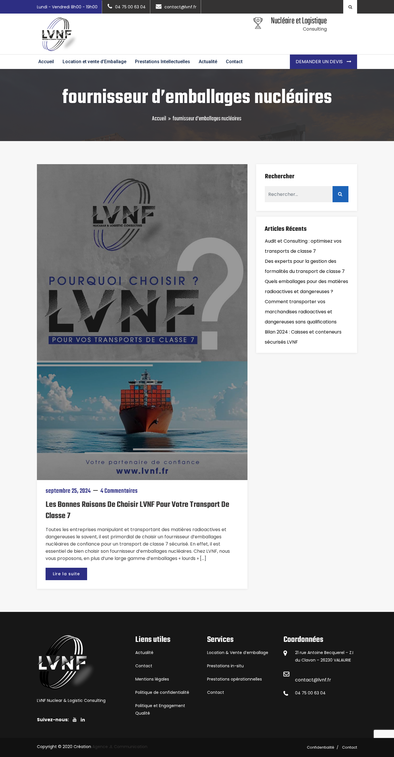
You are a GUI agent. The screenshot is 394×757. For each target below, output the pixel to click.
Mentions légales (152, 679)
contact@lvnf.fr (313, 680)
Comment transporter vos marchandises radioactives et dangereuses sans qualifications (301, 311)
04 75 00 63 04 (310, 693)
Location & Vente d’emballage (237, 652)
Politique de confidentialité (162, 692)
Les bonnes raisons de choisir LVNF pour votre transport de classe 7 (137, 510)
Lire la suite (66, 574)
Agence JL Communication (119, 746)
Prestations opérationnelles (234, 679)
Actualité (208, 61)
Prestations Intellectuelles (162, 61)
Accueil (46, 61)
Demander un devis (320, 61)
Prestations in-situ (225, 666)
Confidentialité (320, 747)
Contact (234, 61)
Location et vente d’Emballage (94, 61)
